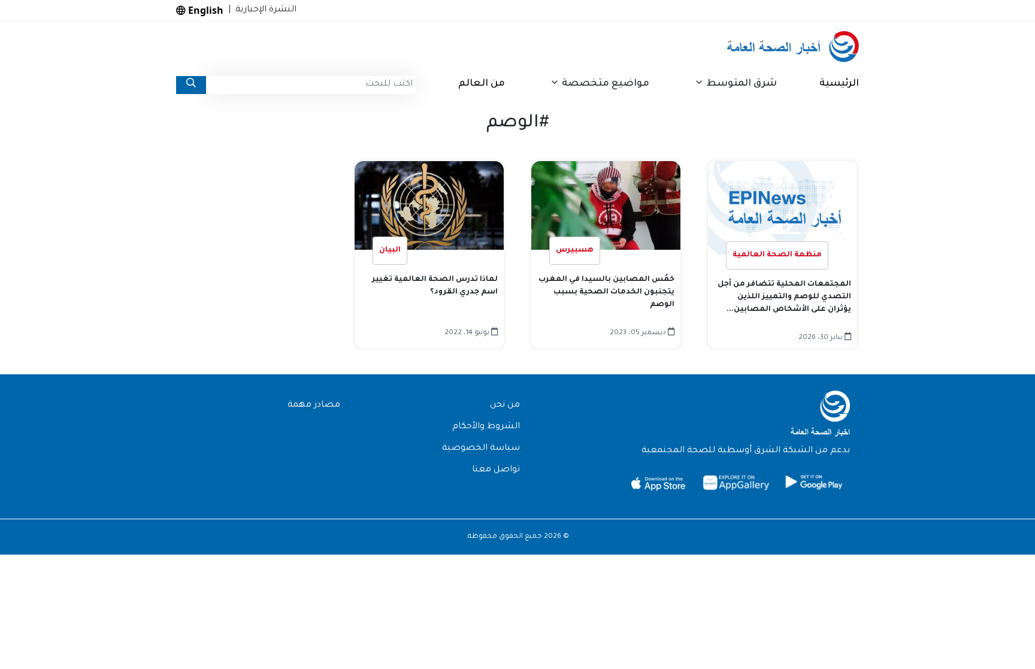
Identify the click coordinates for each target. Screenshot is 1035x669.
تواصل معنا (496, 470)
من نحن (505, 405)
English (204, 10)
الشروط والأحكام (486, 427)
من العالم (481, 83)
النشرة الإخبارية (263, 10)
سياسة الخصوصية (481, 448)
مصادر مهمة (314, 405)
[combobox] (311, 85)
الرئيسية (839, 83)
